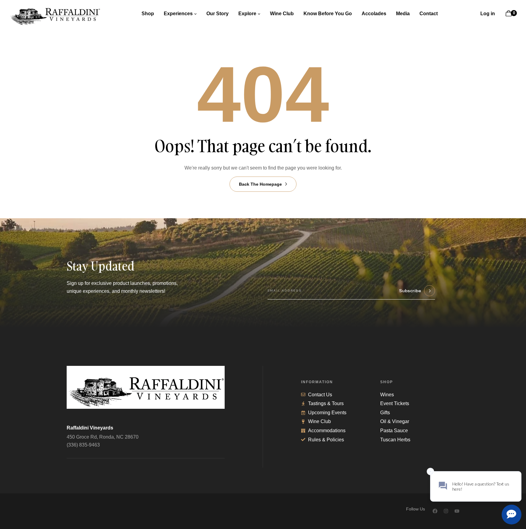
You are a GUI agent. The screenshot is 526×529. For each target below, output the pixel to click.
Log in (487, 13)
